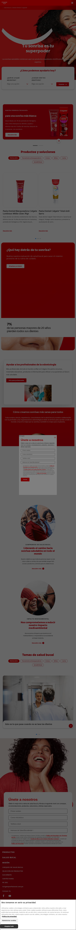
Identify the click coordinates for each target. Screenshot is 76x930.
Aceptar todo (9, 926)
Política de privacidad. (9, 916)
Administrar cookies (9, 920)
